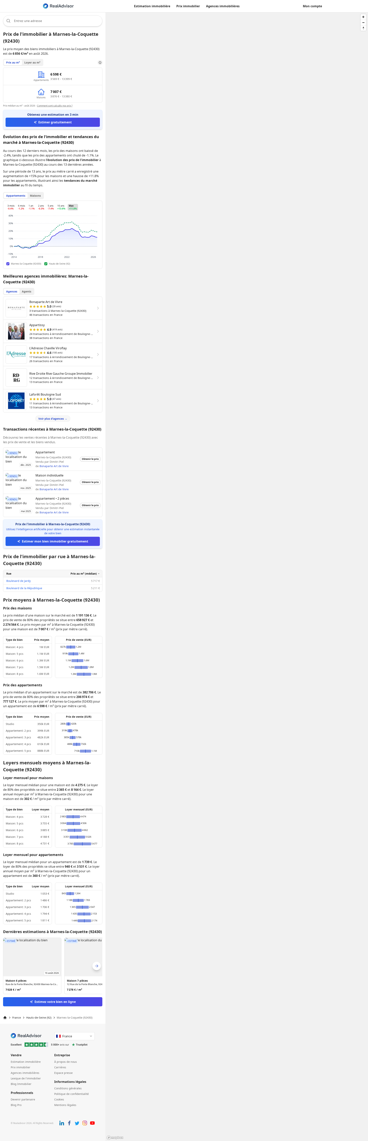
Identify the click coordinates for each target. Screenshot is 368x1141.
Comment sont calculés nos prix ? (54, 105)
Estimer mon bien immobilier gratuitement (55, 541)
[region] (236, 576)
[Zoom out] (363, 22)
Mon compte (312, 6)
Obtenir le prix (90, 459)
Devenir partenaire (23, 1099)
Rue (8, 573)
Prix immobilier (188, 6)
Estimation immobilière (152, 6)
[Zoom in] (363, 17)
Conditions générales (68, 1088)
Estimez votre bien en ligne (55, 1002)
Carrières (60, 1067)
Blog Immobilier (21, 1084)
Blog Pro (16, 1105)
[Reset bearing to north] (363, 28)
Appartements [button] (15, 195)
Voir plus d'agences (52, 418)
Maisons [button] (35, 195)
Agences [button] (11, 291)
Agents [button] (26, 291)
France (16, 1017)
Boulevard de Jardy (18, 581)
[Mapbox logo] (115, 1137)
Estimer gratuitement (55, 122)
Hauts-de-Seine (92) (38, 1017)
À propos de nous (65, 1062)
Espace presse (63, 1073)
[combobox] (52, 20)
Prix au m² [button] (13, 62)
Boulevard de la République (24, 588)
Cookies (59, 1099)
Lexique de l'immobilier (26, 1078)
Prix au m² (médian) (84, 573)
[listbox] (53, 966)
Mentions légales (65, 1105)
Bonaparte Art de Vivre (54, 466)
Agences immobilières (223, 6)
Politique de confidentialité (71, 1094)
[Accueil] (5, 1018)
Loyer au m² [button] (32, 62)
